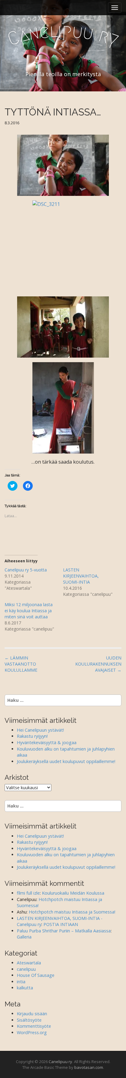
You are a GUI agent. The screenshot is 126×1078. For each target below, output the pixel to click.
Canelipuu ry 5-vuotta (26, 570)
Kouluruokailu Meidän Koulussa (73, 893)
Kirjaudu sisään (32, 1013)
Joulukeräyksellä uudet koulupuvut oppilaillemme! (66, 761)
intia (21, 981)
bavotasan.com (88, 1067)
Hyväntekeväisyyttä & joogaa (46, 742)
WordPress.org (32, 1032)
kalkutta (25, 988)
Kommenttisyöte (34, 1026)
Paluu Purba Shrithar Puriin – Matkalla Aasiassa (64, 931)
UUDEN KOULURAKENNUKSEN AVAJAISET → (98, 664)
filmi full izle (28, 893)
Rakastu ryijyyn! (32, 736)
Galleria (24, 937)
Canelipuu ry (60, 1061)
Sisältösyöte (29, 1020)
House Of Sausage (35, 975)
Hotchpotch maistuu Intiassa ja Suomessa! (72, 912)
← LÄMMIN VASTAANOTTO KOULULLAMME (21, 664)
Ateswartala (29, 963)
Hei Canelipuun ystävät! (40, 730)
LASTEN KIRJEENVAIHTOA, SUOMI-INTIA (81, 576)
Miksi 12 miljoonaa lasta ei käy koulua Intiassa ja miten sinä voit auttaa (29, 611)
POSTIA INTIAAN (60, 924)
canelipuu (26, 969)
